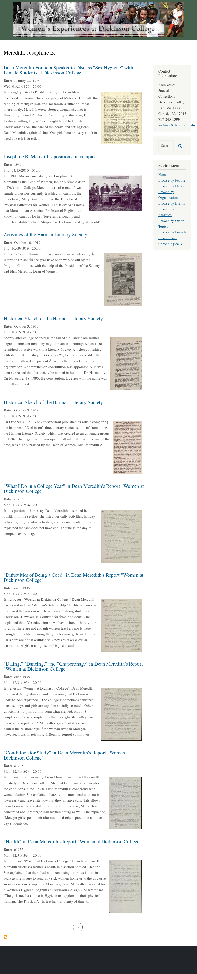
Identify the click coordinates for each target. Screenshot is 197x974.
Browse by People (171, 180)
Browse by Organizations (168, 194)
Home (162, 174)
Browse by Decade (172, 232)
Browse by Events (171, 203)
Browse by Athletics (166, 212)
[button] (121, 117)
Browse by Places (171, 186)
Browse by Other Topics (171, 223)
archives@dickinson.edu (176, 125)
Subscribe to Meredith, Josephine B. (5, 937)
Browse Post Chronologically (170, 240)
